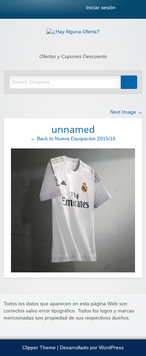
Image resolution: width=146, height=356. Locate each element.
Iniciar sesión (100, 7)
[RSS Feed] (125, 9)
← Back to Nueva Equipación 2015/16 (73, 138)
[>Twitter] (140, 9)
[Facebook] (132, 9)
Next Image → (126, 112)
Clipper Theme (39, 347)
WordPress (111, 347)
